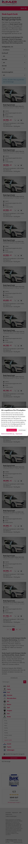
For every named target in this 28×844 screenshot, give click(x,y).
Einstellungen (22, 430)
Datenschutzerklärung (7, 434)
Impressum (19, 434)
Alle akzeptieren (11, 430)
